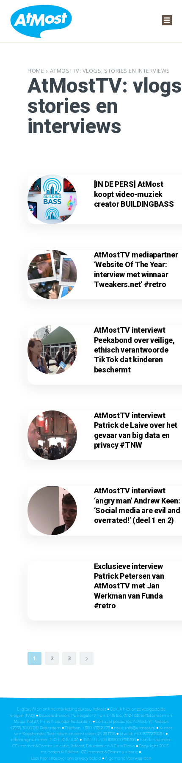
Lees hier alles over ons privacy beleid (66, 758)
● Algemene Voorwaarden (127, 758)
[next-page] (87, 658)
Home (36, 70)
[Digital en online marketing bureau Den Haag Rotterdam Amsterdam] (41, 21)
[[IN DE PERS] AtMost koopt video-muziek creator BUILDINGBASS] (52, 199)
